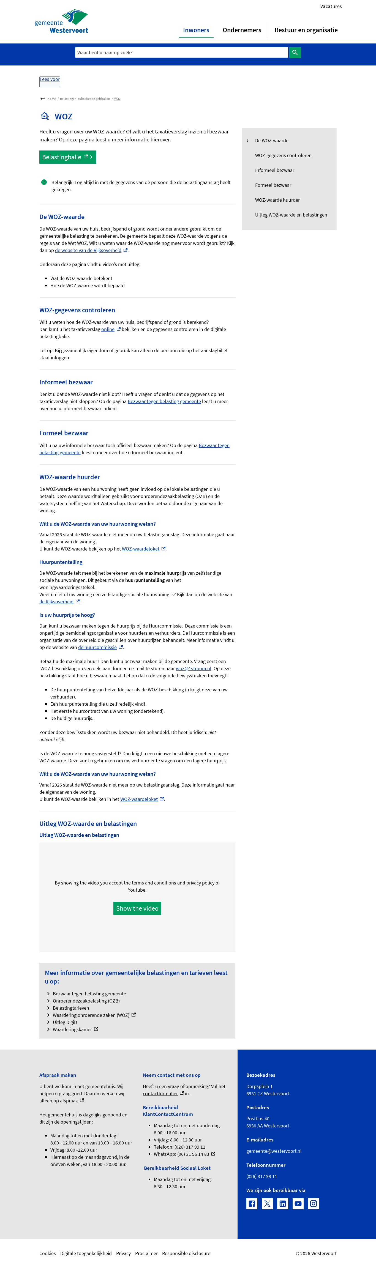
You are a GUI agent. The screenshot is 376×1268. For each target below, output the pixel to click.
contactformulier (163, 1093)
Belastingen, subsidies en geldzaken (85, 99)
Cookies (47, 1253)
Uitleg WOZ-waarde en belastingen (291, 215)
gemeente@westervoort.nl (274, 1151)
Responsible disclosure (186, 1253)
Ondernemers (242, 30)
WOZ (117, 99)
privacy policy (200, 883)
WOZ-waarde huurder (277, 200)
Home (51, 99)
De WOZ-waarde (271, 140)
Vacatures (331, 6)
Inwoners (196, 30)
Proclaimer (146, 1253)
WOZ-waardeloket (143, 549)
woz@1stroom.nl (193, 668)
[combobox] (181, 52)
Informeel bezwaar (274, 170)
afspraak (72, 1100)
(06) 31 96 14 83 (196, 1154)
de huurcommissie (100, 647)
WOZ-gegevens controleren (283, 155)
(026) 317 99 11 (190, 1147)
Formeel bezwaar (273, 185)
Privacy (123, 1253)
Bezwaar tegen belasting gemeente (164, 401)
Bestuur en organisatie (306, 30)
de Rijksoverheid (59, 601)
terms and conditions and (158, 883)
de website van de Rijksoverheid (91, 250)
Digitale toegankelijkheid (86, 1253)
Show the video (137, 908)
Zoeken (295, 52)
